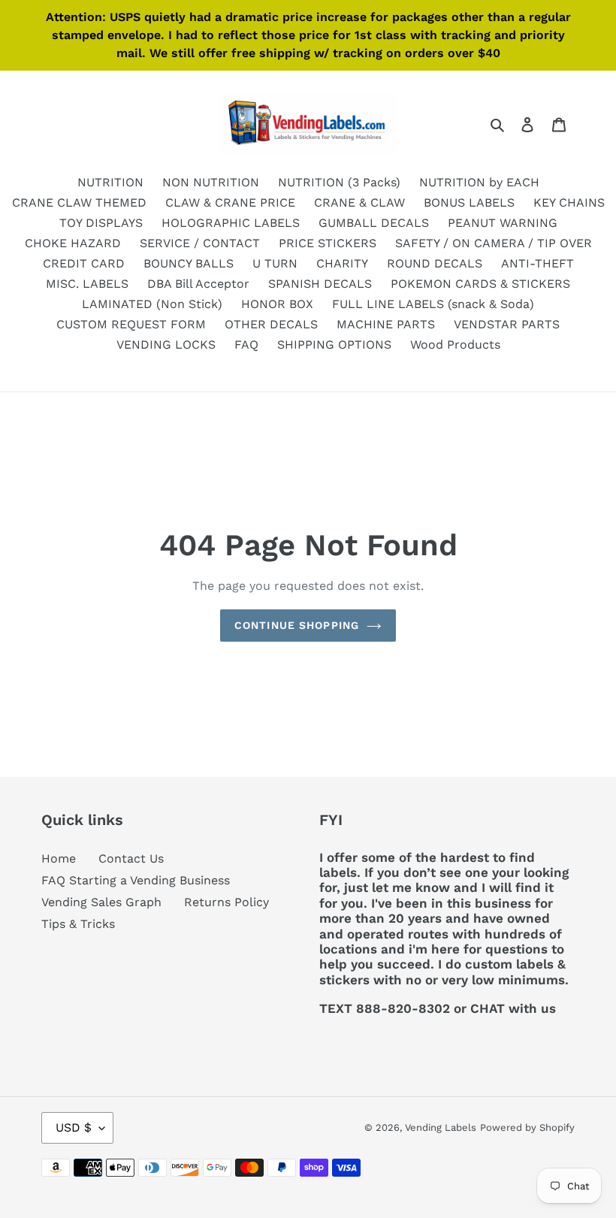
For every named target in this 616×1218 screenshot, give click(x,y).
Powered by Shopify (527, 1127)
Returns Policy (226, 902)
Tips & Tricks (78, 924)
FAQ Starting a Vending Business (135, 880)
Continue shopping (296, 625)
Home (58, 858)
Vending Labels (440, 1127)
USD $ (74, 1127)
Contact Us (131, 858)
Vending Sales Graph (101, 902)
